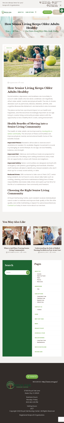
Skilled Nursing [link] (39, 338)
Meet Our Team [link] (41, 276)
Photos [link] (39, 280)
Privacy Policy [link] (39, 328)
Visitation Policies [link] (40, 347)
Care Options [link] (39, 294)
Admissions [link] (38, 286)
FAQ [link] (38, 289)
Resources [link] (9, 48)
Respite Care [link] (40, 300)
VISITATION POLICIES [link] (57, 12)
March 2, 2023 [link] (44, 252)
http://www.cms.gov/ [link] (50, 382)
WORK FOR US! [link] (47, 12)
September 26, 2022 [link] (13, 252)
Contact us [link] (12, 205)
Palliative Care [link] (41, 298)
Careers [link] (39, 309)
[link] (62, 10)
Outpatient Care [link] (41, 296)
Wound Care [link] (38, 352)
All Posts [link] (15, 31)
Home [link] (8, 31)
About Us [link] (37, 271)
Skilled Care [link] (40, 302)
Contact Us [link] (38, 307)
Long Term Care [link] (41, 340)
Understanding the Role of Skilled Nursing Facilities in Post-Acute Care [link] (47, 249)
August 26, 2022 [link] (13, 82)
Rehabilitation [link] (41, 342)
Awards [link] (39, 274)
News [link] (38, 278)
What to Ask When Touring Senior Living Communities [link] (16, 249)
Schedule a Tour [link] (40, 333)
